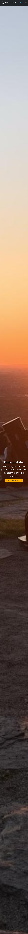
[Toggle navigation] (25, 2)
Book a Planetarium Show (14, 480)
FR (22, 2)
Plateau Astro (10, 2)
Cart (20, 3)
